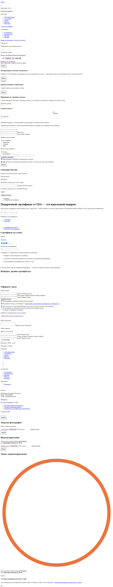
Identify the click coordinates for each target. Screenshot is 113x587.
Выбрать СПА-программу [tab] (12, 229)
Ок (1, 585)
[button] (56, 2)
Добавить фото (18, 316)
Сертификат (8, 18)
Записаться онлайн (19, 40)
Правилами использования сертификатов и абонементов (42, 303)
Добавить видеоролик (7, 316)
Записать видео (5, 446)
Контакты (7, 23)
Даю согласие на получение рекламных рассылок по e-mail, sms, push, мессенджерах (28, 162)
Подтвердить (5, 116)
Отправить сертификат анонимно (13, 310)
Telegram (5, 144)
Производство (8, 34)
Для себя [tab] (6, 221)
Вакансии (4, 40)
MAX (4, 146)
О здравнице (8, 32)
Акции (6, 20)
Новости (6, 22)
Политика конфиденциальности (14, 405)
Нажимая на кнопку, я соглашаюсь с (31, 303)
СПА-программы (9, 17)
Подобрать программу (7, 157)
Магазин (6, 35)
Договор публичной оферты (12, 407)
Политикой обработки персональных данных (68, 582)
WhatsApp (6, 142)
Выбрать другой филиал (8, 61)
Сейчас (5, 152)
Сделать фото (5, 429)
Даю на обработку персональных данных (18, 159)
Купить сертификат (6, 11)
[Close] (1, 105)
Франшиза (10, 40)
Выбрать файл (35, 429)
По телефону (7, 140)
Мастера (6, 37)
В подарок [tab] (7, 219)
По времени (6, 153)
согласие (8, 159)
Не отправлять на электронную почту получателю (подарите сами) (23, 308)
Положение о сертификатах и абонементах (17, 408)
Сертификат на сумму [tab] (10, 227)
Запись (3, 575)
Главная (6, 198)
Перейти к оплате (6, 103)
